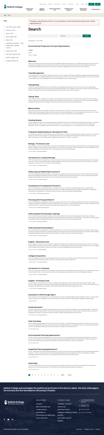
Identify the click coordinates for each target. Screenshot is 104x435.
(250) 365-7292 (85, 405)
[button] (30, 9)
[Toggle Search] (86, 4)
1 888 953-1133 (85, 406)
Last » (70, 375)
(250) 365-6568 (85, 409)
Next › (63, 375)
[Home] (14, 6)
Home (5, 15)
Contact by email (86, 412)
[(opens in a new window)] (4, 419)
